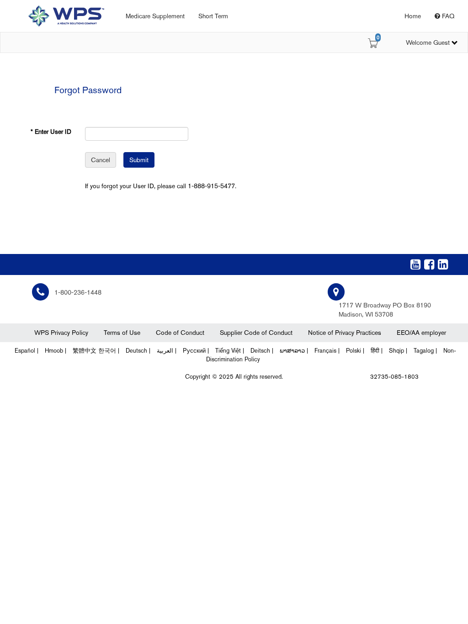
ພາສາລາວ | (294, 350)
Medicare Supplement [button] (155, 16)
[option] (59, 16)
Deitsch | (261, 350)
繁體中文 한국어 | (96, 350)
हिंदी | (377, 350)
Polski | (355, 350)
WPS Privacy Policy (61, 332)
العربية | (166, 350)
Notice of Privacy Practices (344, 332)
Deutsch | (138, 350)
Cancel (100, 160)
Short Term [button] (213, 16)
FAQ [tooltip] (447, 16)
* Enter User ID (51, 131)
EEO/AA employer (421, 332)
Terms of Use (122, 332)
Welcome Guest (428, 42)
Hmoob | (55, 350)
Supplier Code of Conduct (256, 332)
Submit (139, 160)
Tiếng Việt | (229, 350)
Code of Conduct (180, 332)
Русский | (196, 350)
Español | (26, 350)
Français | (327, 350)
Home (412, 16)
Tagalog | (425, 350)
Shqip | (398, 350)
